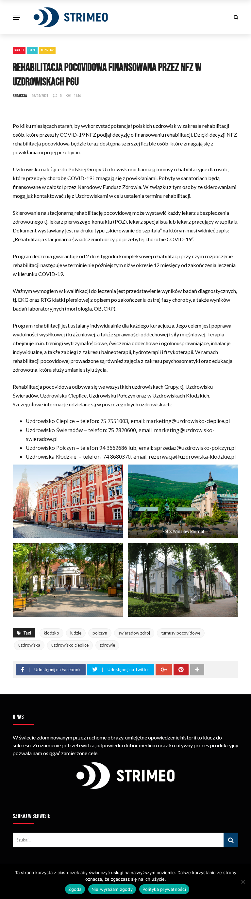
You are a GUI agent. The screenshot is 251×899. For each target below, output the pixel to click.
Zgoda (74, 889)
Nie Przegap (47, 50)
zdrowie (107, 645)
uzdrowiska (29, 645)
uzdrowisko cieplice (70, 645)
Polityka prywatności (164, 889)
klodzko (51, 633)
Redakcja (20, 95)
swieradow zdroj (134, 633)
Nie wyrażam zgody (112, 889)
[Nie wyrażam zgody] (243, 881)
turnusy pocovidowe (180, 633)
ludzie (75, 633)
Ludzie (32, 50)
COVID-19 (19, 50)
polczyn (99, 633)
